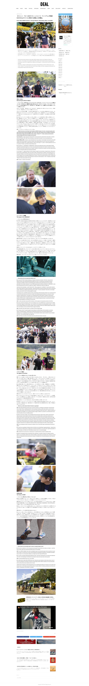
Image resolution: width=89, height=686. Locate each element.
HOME (17, 8)
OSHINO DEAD (70, 8)
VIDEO (48, 8)
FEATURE (61, 55)
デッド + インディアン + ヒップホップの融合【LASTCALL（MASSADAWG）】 (28, 649)
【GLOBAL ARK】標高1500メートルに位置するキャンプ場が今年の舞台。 (28, 666)
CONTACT (64, 8)
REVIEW (67, 52)
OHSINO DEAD (62, 50)
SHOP (53, 8)
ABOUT (21, 8)
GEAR (67, 54)
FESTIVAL (30, 8)
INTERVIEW (36, 8)
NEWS (26, 8)
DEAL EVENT (58, 8)
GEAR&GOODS (43, 8)
